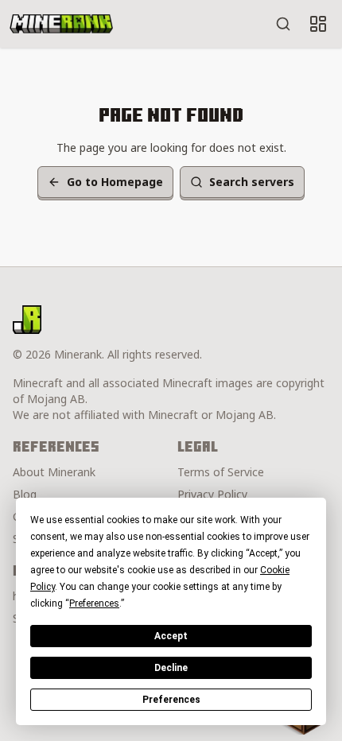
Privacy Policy (212, 494)
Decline (171, 667)
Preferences (171, 699)
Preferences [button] (94, 603)
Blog (25, 494)
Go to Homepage (115, 181)
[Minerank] (61, 23)
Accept (171, 636)
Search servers (251, 181)
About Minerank (54, 471)
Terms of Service (220, 471)
